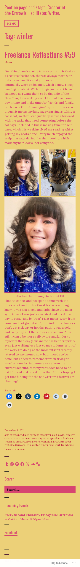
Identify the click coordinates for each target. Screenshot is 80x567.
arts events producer (16, 435)
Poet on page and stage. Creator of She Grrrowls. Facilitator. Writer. (34, 10)
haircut (55, 441)
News (8, 62)
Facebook (10, 532)
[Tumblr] (6, 464)
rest (6, 445)
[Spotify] (17, 464)
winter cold (47, 445)
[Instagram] (12, 464)
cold (54, 435)
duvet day (36, 438)
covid (61, 435)
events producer (52, 438)
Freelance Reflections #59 (39, 54)
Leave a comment (14, 449)
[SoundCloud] (33, 464)
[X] (27, 464)
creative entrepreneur (17, 438)
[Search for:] (40, 489)
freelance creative (14, 441)
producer (65, 441)
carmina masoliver (40, 435)
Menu (11, 23)
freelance (68, 438)
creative (70, 435)
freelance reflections (38, 441)
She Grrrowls (17, 445)
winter (35, 445)
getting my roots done (20, 134)
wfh (29, 445)
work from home (64, 445)
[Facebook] (22, 464)
